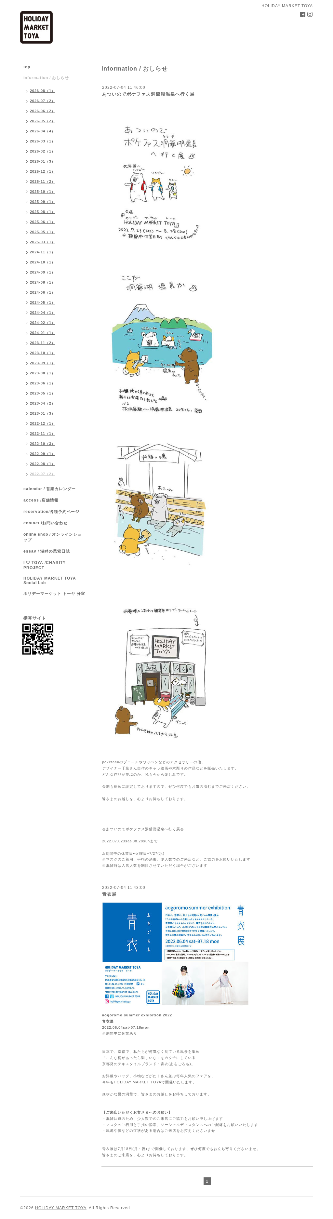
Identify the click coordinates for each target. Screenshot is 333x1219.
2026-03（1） (42, 141)
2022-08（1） (42, 464)
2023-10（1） (42, 353)
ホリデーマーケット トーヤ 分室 (54, 593)
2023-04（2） (42, 403)
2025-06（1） (42, 222)
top (26, 67)
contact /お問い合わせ (45, 523)
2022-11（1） (42, 433)
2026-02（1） (42, 151)
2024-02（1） (42, 323)
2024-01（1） (42, 333)
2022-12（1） (42, 423)
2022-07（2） (42, 474)
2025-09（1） (42, 202)
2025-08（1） (42, 212)
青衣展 (109, 894)
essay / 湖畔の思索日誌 (46, 551)
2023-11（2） (42, 343)
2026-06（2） (42, 111)
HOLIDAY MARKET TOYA (61, 1208)
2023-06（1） (42, 383)
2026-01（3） (42, 161)
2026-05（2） (42, 121)
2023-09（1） (42, 363)
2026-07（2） (42, 101)
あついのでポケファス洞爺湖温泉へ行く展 (148, 94)
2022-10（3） (42, 444)
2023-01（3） (42, 413)
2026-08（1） (42, 91)
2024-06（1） (42, 292)
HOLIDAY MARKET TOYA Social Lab (49, 580)
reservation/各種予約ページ (51, 511)
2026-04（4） (42, 131)
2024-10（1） (42, 262)
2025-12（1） (42, 171)
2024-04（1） (42, 313)
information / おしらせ (46, 77)
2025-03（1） (42, 242)
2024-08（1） (42, 282)
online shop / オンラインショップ (52, 537)
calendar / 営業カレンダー (49, 489)
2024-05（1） (42, 302)
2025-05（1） (42, 232)
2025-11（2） (42, 181)
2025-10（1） (42, 192)
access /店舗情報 (41, 500)
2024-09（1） (42, 272)
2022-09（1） (42, 454)
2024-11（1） (42, 252)
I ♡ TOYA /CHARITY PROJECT (44, 565)
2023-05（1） (42, 393)
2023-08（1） (42, 373)
